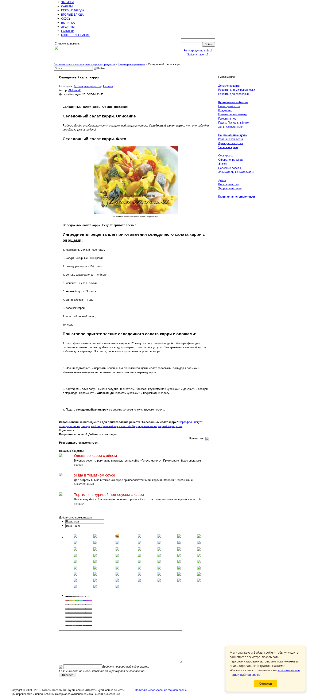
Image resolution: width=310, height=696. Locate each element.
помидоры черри (69, 426)
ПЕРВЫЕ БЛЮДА (72, 10)
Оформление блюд (230, 160)
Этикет (222, 164)
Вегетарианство (228, 184)
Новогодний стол (229, 106)
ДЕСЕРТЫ (68, 27)
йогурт (198, 422)
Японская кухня (228, 147)
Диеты (222, 180)
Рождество (225, 110)
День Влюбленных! (230, 127)
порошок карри (147, 426)
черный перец (166, 426)
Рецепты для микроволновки (236, 90)
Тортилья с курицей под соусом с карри (109, 494)
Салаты (108, 86)
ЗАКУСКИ (67, 2)
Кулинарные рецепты (87, 86)
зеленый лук (110, 426)
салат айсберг (128, 426)
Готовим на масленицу (232, 114)
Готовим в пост (227, 118)
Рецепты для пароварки (233, 94)
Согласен (265, 683)
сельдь (85, 426)
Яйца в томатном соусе (94, 475)
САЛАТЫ (67, 6)
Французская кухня (230, 143)
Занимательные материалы (235, 172)
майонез (96, 426)
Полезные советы (229, 168)
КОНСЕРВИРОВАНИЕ (75, 35)
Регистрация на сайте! (198, 50)
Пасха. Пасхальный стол (234, 122)
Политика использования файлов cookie (161, 690)
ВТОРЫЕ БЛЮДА (72, 14)
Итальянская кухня (230, 139)
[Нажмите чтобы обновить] (60, 666)
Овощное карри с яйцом (95, 455)
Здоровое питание (229, 188)
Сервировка (225, 155)
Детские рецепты (229, 85)
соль (179, 426)
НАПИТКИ (67, 31)
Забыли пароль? (197, 54)
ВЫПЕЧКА (68, 23)
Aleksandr (74, 90)
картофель (186, 422)
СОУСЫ (66, 18)
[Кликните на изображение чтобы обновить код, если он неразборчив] (60, 666)
